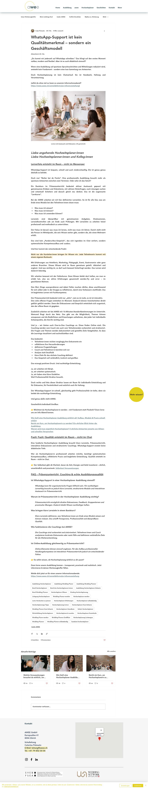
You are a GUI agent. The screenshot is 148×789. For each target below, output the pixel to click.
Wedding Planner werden (61, 596)
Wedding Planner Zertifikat (61, 617)
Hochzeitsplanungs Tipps (40, 605)
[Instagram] (26, 759)
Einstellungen (125, 786)
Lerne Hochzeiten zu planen (41, 601)
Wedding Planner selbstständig (57, 622)
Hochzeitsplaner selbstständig (87, 601)
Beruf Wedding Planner (40, 592)
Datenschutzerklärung (11, 786)
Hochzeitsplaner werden (81, 596)
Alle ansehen (111, 651)
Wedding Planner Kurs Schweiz (42, 609)
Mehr (104, 17)
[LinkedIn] (36, 759)
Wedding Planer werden (40, 617)
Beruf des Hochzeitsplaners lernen (61, 588)
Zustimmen (137, 786)
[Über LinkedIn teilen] (42, 634)
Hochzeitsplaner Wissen (59, 592)
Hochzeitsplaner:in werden (65, 613)
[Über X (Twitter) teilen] (37, 634)
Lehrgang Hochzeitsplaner (41, 596)
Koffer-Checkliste (75, 17)
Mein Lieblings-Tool (46, 17)
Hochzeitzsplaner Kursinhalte (87, 613)
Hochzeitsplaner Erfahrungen (63, 601)
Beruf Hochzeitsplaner (39, 588)
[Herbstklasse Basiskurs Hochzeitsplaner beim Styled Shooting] (100, 663)
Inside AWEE (61, 17)
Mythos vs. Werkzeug (92, 17)
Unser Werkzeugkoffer (28, 17)
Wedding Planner (38, 622)
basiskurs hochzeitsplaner (79, 622)
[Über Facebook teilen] (32, 634)
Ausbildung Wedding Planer (63, 584)
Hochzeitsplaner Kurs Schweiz (82, 605)
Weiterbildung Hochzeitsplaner (42, 613)
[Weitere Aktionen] (104, 31)
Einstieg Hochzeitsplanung (79, 592)
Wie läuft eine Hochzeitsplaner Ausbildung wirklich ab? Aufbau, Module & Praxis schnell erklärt (68, 676)
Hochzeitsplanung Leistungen (83, 617)
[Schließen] (145, 785)
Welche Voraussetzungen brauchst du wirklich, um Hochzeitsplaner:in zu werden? (34, 676)
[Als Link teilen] (47, 634)
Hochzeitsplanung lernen (60, 605)
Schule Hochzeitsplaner (85, 609)
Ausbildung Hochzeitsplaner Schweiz (88, 588)
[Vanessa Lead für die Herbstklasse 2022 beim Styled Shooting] (68, 663)
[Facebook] (31, 759)
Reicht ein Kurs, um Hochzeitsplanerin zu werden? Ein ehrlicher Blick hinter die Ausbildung (100, 676)
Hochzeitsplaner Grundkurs (65, 609)
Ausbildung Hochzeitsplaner (41, 584)
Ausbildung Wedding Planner (86, 584)
